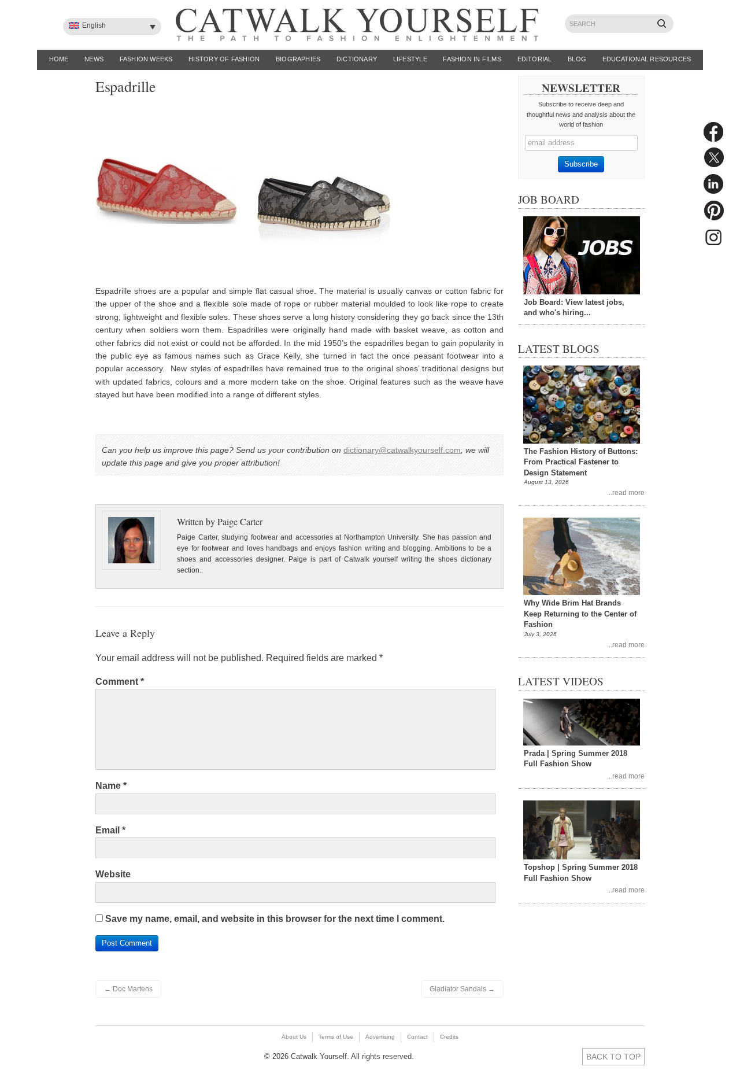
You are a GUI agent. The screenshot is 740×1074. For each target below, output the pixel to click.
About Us (294, 1037)
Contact (417, 1037)
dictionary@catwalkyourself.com (402, 450)
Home (59, 59)
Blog (577, 59)
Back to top (613, 1056)
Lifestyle (410, 59)
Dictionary (356, 59)
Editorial (534, 59)
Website (113, 874)
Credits (449, 1037)
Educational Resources (646, 59)
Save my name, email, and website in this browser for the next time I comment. (275, 919)
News (93, 59)
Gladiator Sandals (462, 989)
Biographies (298, 59)
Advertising (380, 1037)
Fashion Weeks (146, 59)
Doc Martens (128, 989)
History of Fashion (224, 59)
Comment (119, 682)
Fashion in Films (472, 59)
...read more (626, 492)
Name (111, 786)
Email (110, 830)
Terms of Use (336, 1037)
